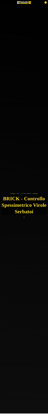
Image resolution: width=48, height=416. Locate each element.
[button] (45, 2)
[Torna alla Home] (24, 2)
